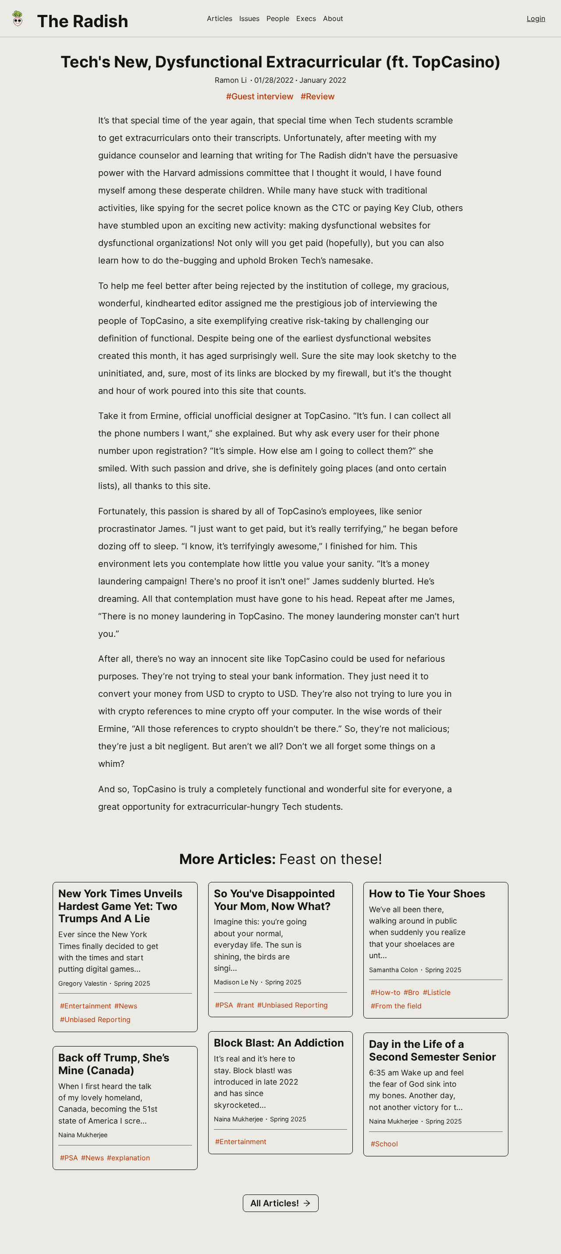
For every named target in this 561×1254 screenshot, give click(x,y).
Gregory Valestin (82, 983)
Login (536, 18)
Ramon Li (231, 80)
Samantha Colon (393, 969)
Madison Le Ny (236, 982)
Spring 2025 (132, 983)
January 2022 (322, 80)
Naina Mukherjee (82, 1134)
